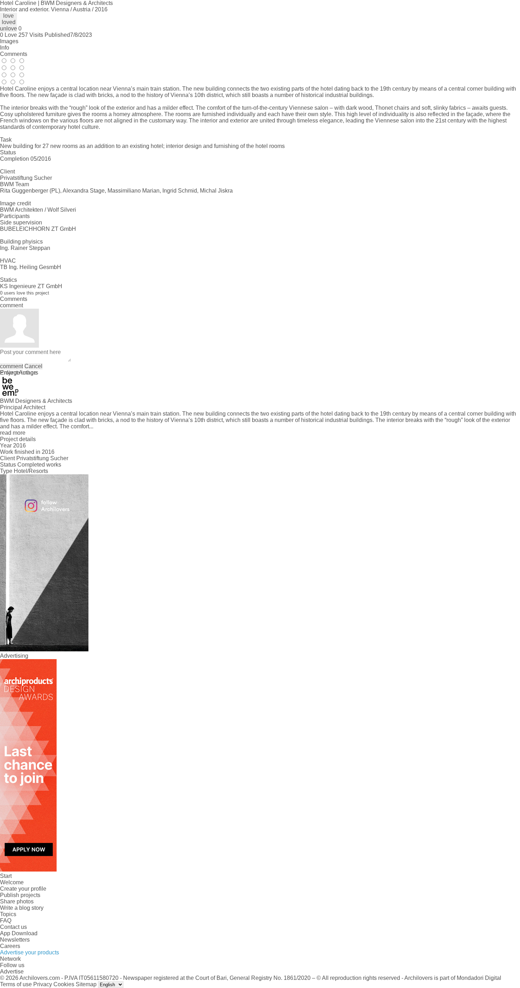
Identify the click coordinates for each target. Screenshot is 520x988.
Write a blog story (22, 908)
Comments (13, 54)
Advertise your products (29, 952)
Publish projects (20, 895)
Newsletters (15, 940)
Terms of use (16, 984)
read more (12, 433)
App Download (18, 933)
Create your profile (23, 889)
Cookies (63, 984)
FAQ (5, 921)
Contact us (13, 927)
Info (4, 48)
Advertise (12, 972)
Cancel (33, 366)
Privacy (42, 984)
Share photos (17, 901)
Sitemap (86, 984)
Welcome (12, 882)
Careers (10, 946)
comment (11, 366)
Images (9, 41)
